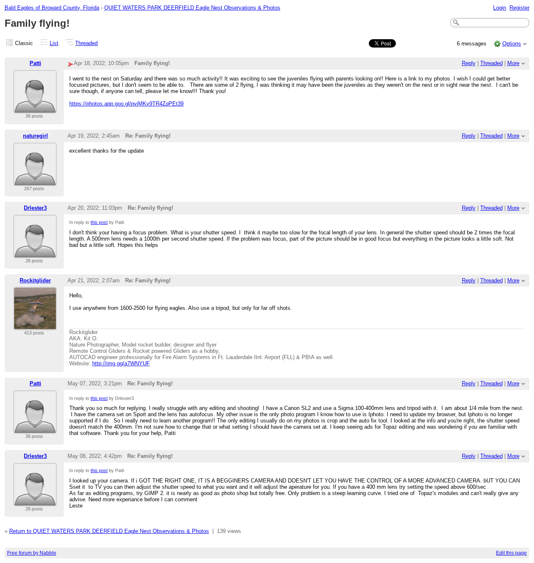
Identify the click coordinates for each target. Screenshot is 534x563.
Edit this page (511, 553)
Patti (35, 63)
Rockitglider (35, 280)
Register (519, 8)
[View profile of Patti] (35, 108)
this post (99, 222)
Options (511, 43)
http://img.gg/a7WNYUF (121, 363)
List (54, 43)
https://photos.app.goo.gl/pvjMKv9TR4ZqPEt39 (126, 104)
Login (499, 8)
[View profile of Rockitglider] (35, 325)
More (513, 63)
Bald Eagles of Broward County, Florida (52, 8)
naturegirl (35, 136)
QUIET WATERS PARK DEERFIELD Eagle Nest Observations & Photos (192, 8)
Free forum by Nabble (31, 553)
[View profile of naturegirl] (35, 181)
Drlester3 (35, 208)
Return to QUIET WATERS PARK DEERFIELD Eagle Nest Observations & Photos (109, 531)
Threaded (86, 43)
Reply (469, 63)
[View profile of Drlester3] (35, 253)
